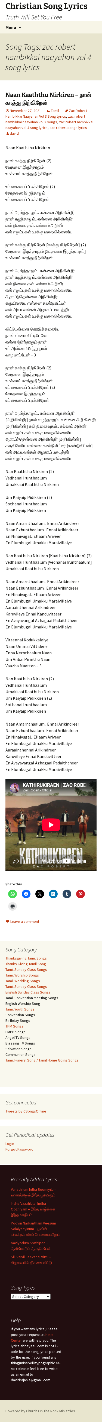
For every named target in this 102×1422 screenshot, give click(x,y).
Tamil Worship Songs (22, 975)
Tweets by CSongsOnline (25, 1111)
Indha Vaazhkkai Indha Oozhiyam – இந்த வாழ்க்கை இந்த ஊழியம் (33, 1209)
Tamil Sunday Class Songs (26, 969)
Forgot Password (19, 1149)
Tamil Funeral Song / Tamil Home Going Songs (42, 1060)
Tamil (55, 110)
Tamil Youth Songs (20, 1009)
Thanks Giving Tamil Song (25, 963)
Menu (10, 27)
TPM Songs (14, 1026)
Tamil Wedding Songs (22, 980)
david (14, 133)
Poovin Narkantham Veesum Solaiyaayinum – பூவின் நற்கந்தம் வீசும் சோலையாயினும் (35, 1229)
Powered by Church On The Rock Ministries (40, 1411)
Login (9, 1143)
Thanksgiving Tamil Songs (26, 958)
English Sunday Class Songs (27, 992)
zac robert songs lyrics (68, 127)
